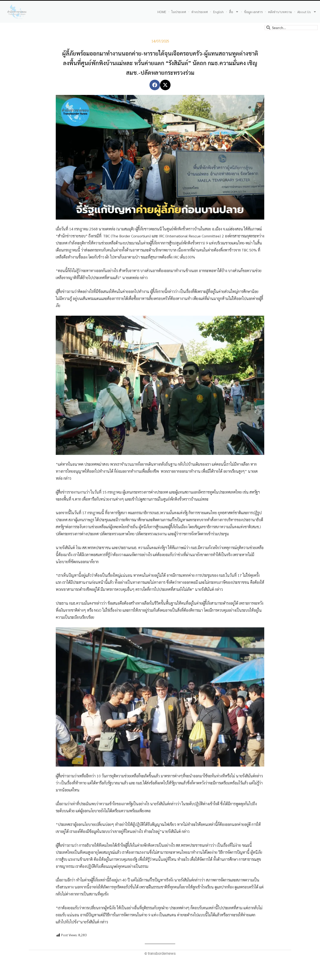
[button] (154, 85)
